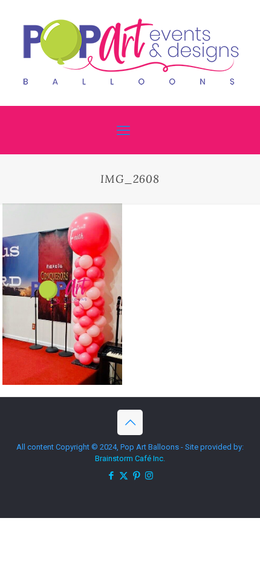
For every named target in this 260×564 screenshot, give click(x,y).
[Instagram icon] (149, 475)
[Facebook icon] (110, 475)
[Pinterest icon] (136, 475)
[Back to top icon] (130, 422)
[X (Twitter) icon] (123, 475)
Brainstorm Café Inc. (130, 458)
